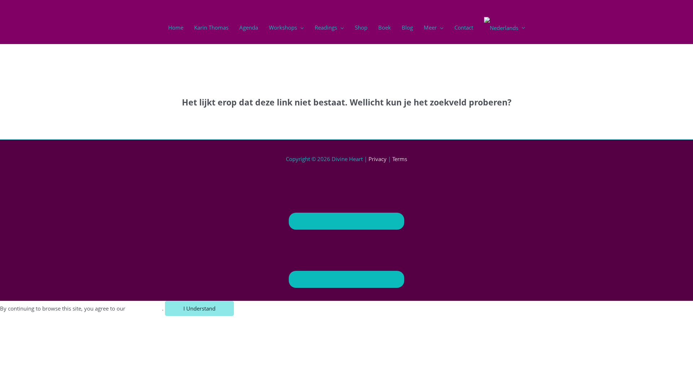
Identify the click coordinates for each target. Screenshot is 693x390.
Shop (361, 27)
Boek (384, 27)
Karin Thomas (211, 27)
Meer (430, 27)
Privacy (378, 158)
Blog (407, 27)
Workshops (283, 27)
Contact (463, 27)
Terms (399, 158)
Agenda (248, 27)
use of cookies (144, 308)
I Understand (199, 308)
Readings (326, 27)
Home (175, 27)
